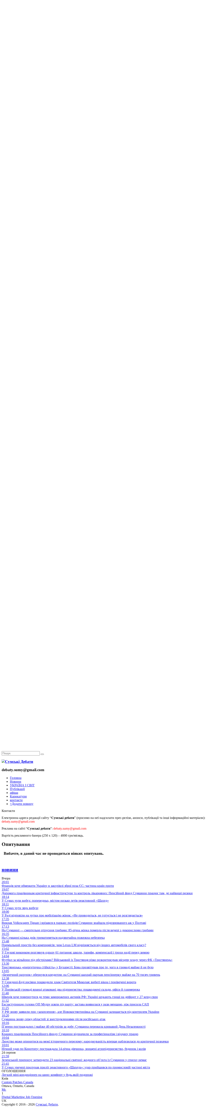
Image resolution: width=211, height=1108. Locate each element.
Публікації (17, 789)
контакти (16, 800)
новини (10, 869)
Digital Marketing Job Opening (22, 1097)
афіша (14, 792)
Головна (15, 778)
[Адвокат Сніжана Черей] (105, 63)
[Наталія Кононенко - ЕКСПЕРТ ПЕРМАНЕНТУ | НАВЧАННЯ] (105, 126)
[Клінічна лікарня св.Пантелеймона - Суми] (105, 31)
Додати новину (21, 804)
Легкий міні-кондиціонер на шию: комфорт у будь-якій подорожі (47, 1074)
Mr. (4, 1089)
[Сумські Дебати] (17, 761)
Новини (15, 781)
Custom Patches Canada (17, 1082)
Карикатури (18, 796)
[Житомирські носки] (105, 95)
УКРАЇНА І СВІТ (22, 785)
